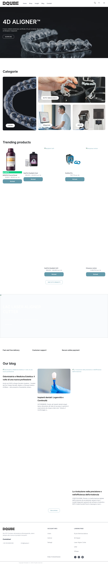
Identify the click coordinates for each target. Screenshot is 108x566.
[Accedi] (104, 3)
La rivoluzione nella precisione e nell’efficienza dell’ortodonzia (87, 493)
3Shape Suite (46, 125)
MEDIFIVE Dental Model (10, 175)
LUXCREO (10, 125)
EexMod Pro (69, 173)
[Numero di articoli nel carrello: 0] (99, 2)
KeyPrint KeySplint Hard (31, 173)
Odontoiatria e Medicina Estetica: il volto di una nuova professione (19, 378)
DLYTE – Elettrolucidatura (50, 98)
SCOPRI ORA (8, 36)
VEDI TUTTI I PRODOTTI (54, 282)
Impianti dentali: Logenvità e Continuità (50, 399)
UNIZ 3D (80, 125)
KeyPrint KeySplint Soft (51, 268)
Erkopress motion (91, 268)
